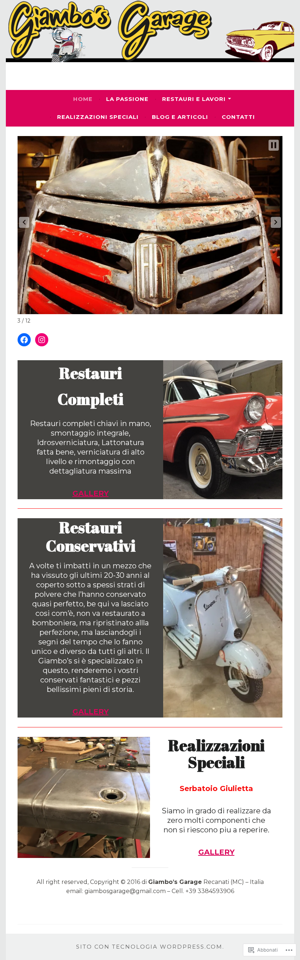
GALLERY (216, 852)
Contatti (238, 116)
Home (83, 98)
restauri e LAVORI (194, 98)
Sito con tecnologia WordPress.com (149, 946)
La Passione (127, 98)
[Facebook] (24, 339)
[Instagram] (41, 339)
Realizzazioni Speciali (98, 116)
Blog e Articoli (180, 116)
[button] (24, 222)
